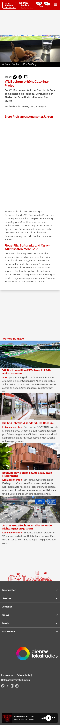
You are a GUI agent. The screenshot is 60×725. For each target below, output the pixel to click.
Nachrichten (9, 590)
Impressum (7, 675)
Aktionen (7, 606)
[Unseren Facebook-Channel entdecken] (12, 686)
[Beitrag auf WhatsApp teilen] (15, 77)
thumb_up (53, 718)
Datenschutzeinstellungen (15, 680)
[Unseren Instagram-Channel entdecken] (17, 686)
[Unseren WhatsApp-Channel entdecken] (3, 686)
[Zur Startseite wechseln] (9, 5)
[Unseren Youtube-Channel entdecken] (7, 686)
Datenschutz (23, 675)
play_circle (48, 718)
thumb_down (43, 718)
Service (6, 598)
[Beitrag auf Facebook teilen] (20, 77)
